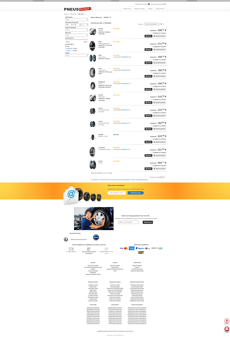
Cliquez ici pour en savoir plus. (78, 239)
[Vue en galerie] (164, 24)
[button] (227, 320)
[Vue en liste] (161, 24)
